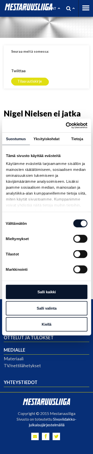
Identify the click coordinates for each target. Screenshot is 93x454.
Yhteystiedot (20, 382)
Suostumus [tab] (16, 138)
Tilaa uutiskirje (29, 81)
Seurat (49, 8)
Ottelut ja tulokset (29, 337)
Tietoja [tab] (77, 138)
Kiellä (46, 324)
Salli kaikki (46, 292)
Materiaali (14, 358)
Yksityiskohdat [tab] (46, 138)
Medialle (14, 350)
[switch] (80, 239)
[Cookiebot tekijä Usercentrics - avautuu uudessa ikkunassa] (66, 125)
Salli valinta (47, 308)
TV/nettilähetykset (22, 365)
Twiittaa (18, 70)
